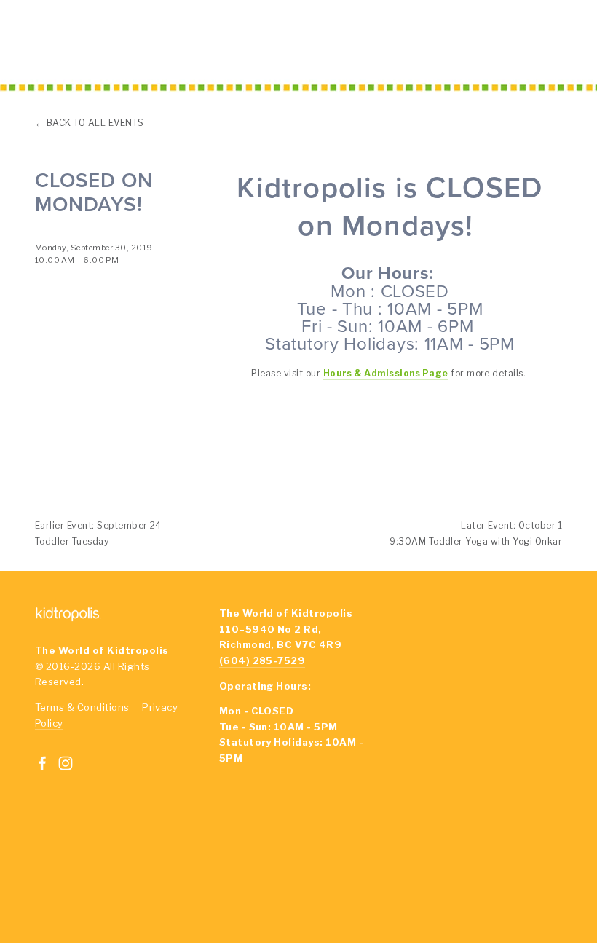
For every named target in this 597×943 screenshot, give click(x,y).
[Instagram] (65, 763)
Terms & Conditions (82, 707)
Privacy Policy (463, 880)
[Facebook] (42, 763)
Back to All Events (95, 122)
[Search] (147, 42)
